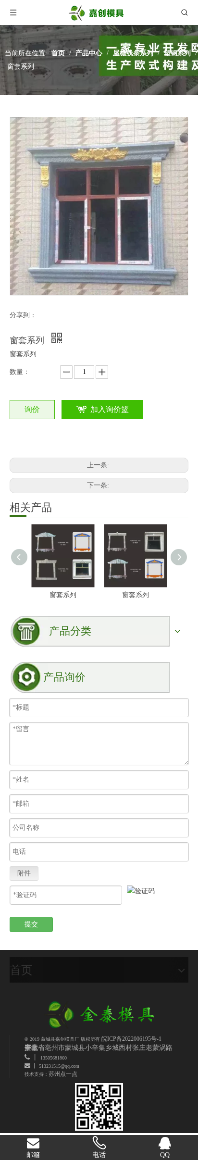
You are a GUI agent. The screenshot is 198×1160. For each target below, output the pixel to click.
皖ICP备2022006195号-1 (131, 1038)
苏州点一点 (63, 1074)
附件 (24, 873)
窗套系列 (63, 595)
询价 (32, 409)
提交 (31, 924)
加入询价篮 (109, 409)
